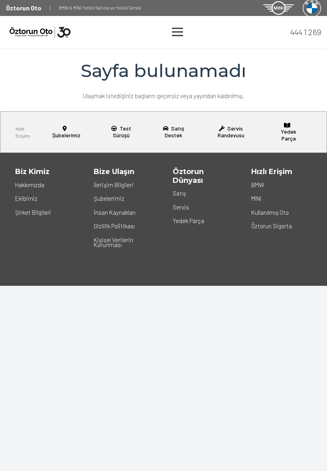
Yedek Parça (188, 220)
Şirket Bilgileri (33, 212)
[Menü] (177, 32)
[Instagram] (22, 228)
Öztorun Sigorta (271, 226)
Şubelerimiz (109, 198)
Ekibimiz (26, 198)
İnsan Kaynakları (115, 212)
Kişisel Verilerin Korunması (113, 242)
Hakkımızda (29, 184)
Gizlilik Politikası (114, 226)
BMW (257, 184)
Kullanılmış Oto (270, 212)
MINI (256, 198)
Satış (179, 193)
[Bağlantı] (279, 8)
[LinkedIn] (37, 228)
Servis (181, 207)
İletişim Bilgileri (114, 184)
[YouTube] (52, 228)
